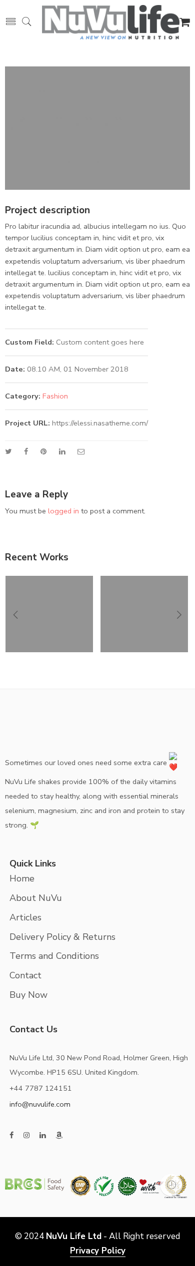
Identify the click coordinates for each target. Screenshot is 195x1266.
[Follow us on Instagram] (27, 1135)
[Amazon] (59, 1135)
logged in (63, 511)
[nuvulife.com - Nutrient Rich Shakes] (111, 21)
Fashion (55, 396)
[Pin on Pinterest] (43, 451)
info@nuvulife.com (40, 1104)
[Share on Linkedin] (62, 451)
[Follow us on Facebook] (12, 1135)
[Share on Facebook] (26, 451)
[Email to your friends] (81, 451)
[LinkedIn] (43, 1135)
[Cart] (185, 23)
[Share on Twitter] (8, 451)
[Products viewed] (171, 1185)
